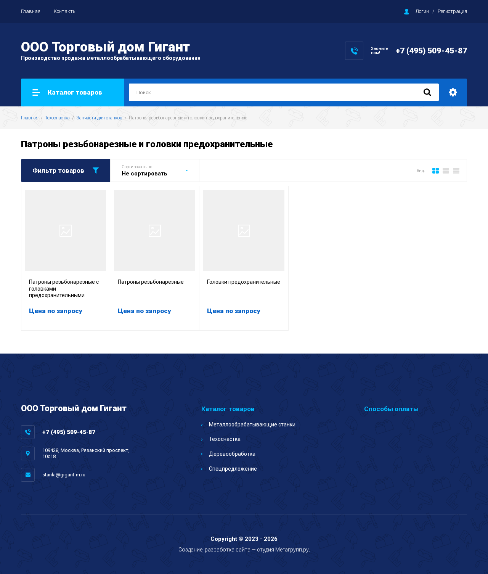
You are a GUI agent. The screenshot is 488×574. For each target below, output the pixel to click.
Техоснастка (57, 118)
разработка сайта (227, 550)
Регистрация (452, 11)
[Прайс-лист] (456, 170)
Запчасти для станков (99, 118)
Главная (30, 11)
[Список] (446, 170)
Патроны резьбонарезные (151, 282)
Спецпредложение (233, 469)
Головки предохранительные (243, 282)
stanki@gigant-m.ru (63, 475)
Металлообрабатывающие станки (252, 424)
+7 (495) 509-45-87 (431, 50)
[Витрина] (435, 170)
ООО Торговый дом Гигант (105, 47)
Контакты (65, 11)
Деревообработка (232, 454)
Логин (422, 11)
